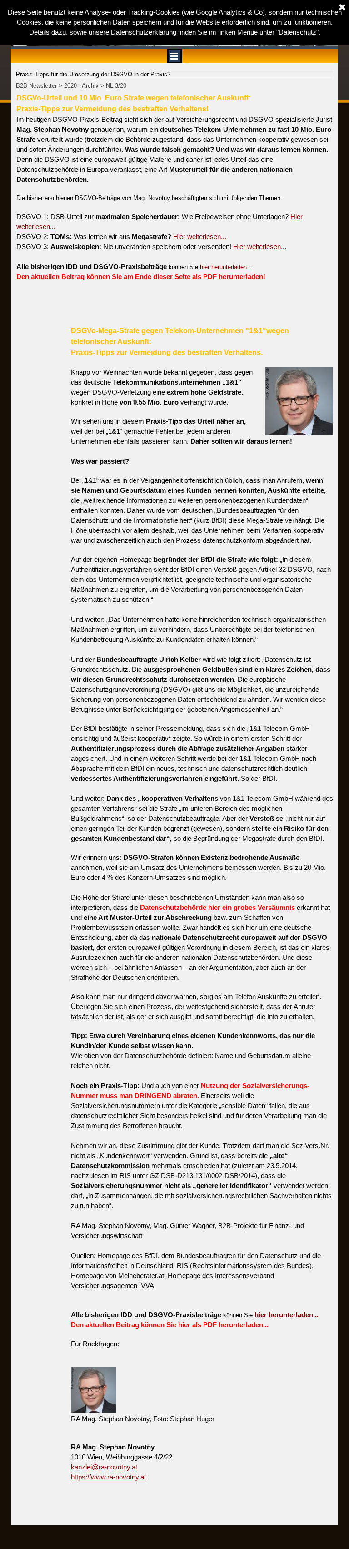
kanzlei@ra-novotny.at (104, 1467)
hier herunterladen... (226, 267)
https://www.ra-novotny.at (108, 1477)
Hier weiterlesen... (199, 236)
